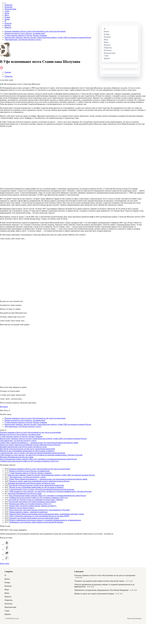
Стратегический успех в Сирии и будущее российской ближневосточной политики (32, 453)
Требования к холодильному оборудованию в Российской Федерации (36, 522)
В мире (7, 17)
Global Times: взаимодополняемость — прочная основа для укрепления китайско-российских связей (39, 443)
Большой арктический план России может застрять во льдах (23, 447)
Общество (8, 5)
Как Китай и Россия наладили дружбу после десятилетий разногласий (27, 449)
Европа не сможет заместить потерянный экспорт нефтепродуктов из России (30, 445)
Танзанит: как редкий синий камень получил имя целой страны (34, 518)
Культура (8, 23)
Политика (8, 7)
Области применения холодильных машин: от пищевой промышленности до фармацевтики (45, 520)
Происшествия (10, 9)
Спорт (7, 11)
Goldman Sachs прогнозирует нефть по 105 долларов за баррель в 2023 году (29, 461)
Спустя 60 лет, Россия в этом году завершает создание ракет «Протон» (35, 500)
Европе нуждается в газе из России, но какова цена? (25, 33)
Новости (8, 27)
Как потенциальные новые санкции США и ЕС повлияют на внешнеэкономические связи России (38, 459)
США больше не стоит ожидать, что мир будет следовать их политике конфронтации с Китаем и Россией (41, 455)
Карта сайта (4, 563)
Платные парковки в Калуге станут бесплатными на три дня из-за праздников (35, 31)
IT (5, 21)
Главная (8, 72)
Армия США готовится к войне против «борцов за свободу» (33, 506)
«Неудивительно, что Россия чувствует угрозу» (23, 39)
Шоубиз (8, 25)
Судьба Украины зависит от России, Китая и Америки (26, 35)
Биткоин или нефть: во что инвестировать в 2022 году (30, 504)
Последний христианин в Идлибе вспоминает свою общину (32, 502)
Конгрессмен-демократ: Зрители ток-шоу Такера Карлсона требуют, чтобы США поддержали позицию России (48, 37)
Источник (4, 407)
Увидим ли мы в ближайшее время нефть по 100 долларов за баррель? (27, 451)
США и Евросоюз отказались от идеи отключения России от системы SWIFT (39, 516)
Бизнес (7, 19)
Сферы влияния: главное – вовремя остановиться (28, 512)
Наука (7, 13)
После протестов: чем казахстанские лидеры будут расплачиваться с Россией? (39, 510)
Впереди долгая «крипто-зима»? (21, 508)
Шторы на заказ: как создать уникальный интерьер (94, 594)
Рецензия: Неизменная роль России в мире (16, 457)
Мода (7, 15)
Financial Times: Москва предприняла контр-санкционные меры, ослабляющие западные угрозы (46, 514)
